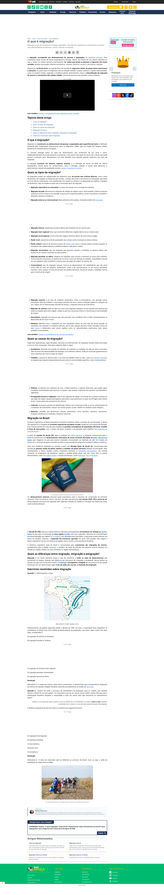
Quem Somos (31, 875)
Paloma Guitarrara (41, 811)
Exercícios (85, 872)
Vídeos (56, 879)
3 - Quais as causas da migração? (43, 127)
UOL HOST (52, 1)
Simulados (85, 877)
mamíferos (71, 168)
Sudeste (57, 536)
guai (95, 455)
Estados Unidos (51, 455)
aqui (70, 79)
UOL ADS (78, 1)
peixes (63, 168)
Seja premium (113, 7)
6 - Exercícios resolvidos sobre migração (45, 136)
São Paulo (90, 687)
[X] (46, 7)
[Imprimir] (57, 52)
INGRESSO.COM (43, 1)
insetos (79, 168)
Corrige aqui (85, 879)
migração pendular (100, 358)
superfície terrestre (95, 57)
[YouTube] (119, 95)
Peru (87, 455)
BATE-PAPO (125, 1)
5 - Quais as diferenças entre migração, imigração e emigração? (54, 133)
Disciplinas (58, 874)
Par (92, 455)
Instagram (115, 875)
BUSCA (116, 1)
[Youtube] (42, 7)
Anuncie (29, 877)
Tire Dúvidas (85, 874)
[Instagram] (37, 7)
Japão (29, 440)
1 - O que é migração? (39, 122)
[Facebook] (127, 95)
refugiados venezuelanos (87, 451)
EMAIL (134, 1)
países (37, 328)
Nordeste (52, 547)
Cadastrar (57, 872)
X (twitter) (115, 881)
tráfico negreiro (76, 435)
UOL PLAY (71, 1)
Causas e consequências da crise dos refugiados (55, 334)
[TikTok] (33, 7)
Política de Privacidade (33, 880)
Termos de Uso (31, 882)
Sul (51, 536)
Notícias (57, 877)
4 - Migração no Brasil (39, 130)
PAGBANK (58, 1)
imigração (99, 200)
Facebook (115, 872)
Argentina (81, 455)
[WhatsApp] (29, 7)
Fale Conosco (58, 882)
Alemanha (102, 438)
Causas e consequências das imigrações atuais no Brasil (58, 113)
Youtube (114, 878)
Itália (95, 438)
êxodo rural (70, 244)
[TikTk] (131, 95)
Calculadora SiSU (87, 882)
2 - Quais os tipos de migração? (42, 125)
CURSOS (65, 1)
